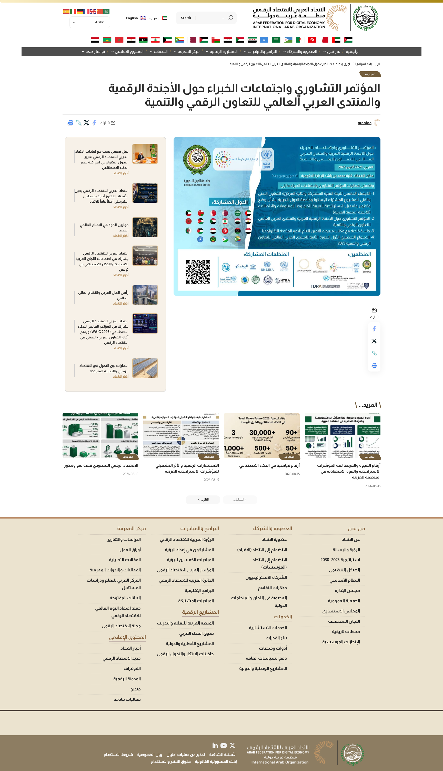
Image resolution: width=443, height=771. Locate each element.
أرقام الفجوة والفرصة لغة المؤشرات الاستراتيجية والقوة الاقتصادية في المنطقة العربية (348, 471)
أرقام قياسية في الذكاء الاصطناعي (269, 465)
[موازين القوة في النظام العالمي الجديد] (145, 227)
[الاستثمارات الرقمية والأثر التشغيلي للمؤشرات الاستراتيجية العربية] (181, 435)
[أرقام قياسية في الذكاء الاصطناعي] (262, 435)
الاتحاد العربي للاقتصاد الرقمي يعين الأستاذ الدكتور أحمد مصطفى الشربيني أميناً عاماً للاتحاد (101, 196)
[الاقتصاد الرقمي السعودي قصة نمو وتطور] (100, 435)
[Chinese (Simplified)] (100, 12)
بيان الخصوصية (149, 754)
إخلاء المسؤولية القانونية (216, 761)
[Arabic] (106, 12)
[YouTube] (223, 745)
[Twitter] (232, 745)
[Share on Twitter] (86, 123)
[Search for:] (212, 18)
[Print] (70, 123)
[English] (93, 12)
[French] (86, 12)
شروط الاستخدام (118, 754)
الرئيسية (374, 64)
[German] (80, 12)
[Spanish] (66, 12)
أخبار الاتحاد (120, 173)
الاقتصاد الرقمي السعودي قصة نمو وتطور (101, 465)
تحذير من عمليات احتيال (185, 754)
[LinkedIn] (215, 745)
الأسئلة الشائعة (223, 754)
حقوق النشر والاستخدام (171, 761)
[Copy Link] (78, 123)
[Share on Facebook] (94, 123)
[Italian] (73, 12)
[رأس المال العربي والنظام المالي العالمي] (145, 295)
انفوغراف (370, 74)
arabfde (364, 123)
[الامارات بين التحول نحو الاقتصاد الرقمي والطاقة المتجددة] (145, 368)
